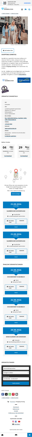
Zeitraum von (6, 376)
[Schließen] (1, 3)
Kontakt (16, 411)
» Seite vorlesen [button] (5, 13)
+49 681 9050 (8, 124)
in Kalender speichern (10, 136)
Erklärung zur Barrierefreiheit (16, 413)
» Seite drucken (14, 13)
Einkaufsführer (22, 74)
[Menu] (29, 435)
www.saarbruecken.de (10, 128)
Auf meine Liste (8, 50)
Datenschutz (16, 409)
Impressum (16, 407)
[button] (25, 9)
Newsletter (17, 424)
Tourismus (12, 401)
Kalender (21, 220)
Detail (16, 227)
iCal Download (8, 156)
